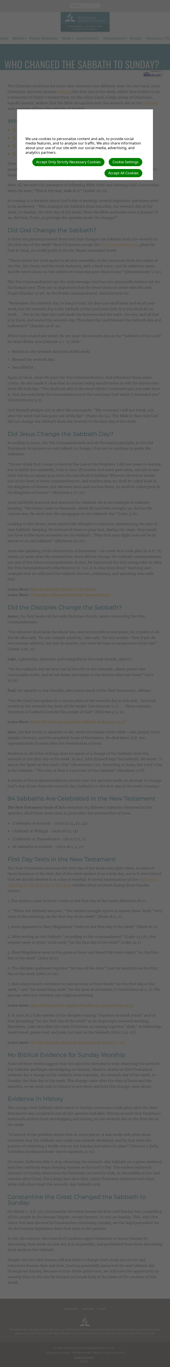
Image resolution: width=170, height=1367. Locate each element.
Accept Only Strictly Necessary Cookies (68, 162)
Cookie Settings (125, 162)
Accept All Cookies (123, 173)
